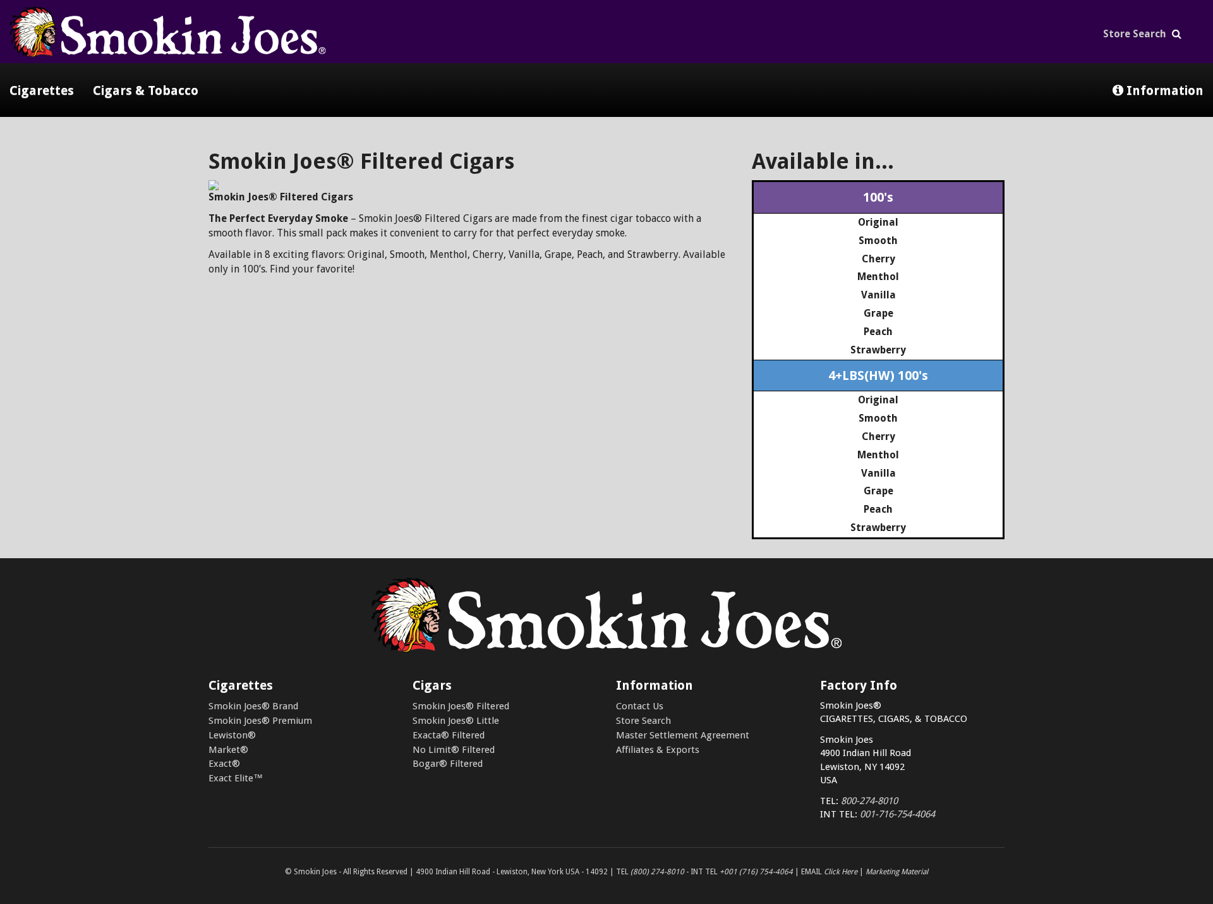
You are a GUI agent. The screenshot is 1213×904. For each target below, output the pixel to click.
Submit (606, 178)
